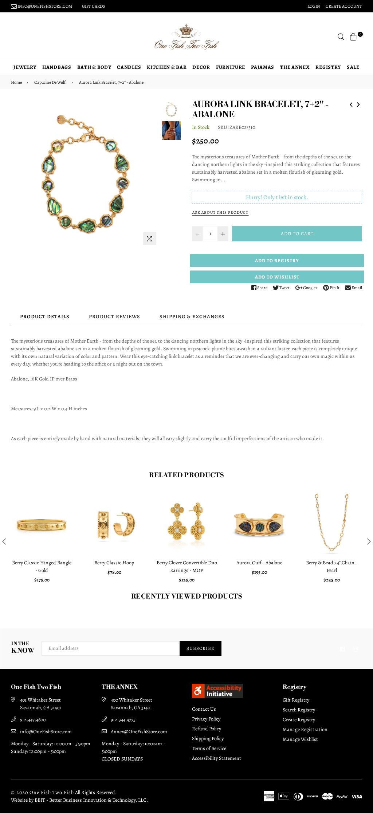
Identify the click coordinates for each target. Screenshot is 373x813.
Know (22, 648)
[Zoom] (149, 238)
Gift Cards (93, 6)
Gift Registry (296, 699)
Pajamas (262, 67)
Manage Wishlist (300, 739)
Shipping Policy (208, 738)
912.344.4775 (123, 719)
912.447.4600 (33, 719)
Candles (129, 67)
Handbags (56, 67)
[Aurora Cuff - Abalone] (351, 103)
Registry (328, 67)
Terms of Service (209, 748)
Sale (353, 67)
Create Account (344, 6)
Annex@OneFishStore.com (139, 731)
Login (313, 6)
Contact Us (204, 709)
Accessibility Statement (216, 758)
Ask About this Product (220, 212)
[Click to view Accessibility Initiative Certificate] (217, 696)
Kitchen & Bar (166, 67)
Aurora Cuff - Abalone (259, 562)
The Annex (295, 67)
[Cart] (353, 36)
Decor (201, 67)
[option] (85, 174)
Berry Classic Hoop (114, 562)
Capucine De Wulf (50, 82)
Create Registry (299, 719)
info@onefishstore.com (44, 6)
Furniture (230, 67)
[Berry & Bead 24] (358, 103)
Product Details (45, 316)
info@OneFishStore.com (46, 731)
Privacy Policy (206, 718)
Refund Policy (206, 728)
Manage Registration (305, 729)
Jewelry (24, 67)
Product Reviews (114, 316)
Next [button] (150, 174)
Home (16, 82)
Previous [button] (20, 174)
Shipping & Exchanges (192, 316)
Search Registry (299, 709)
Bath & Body (94, 67)
